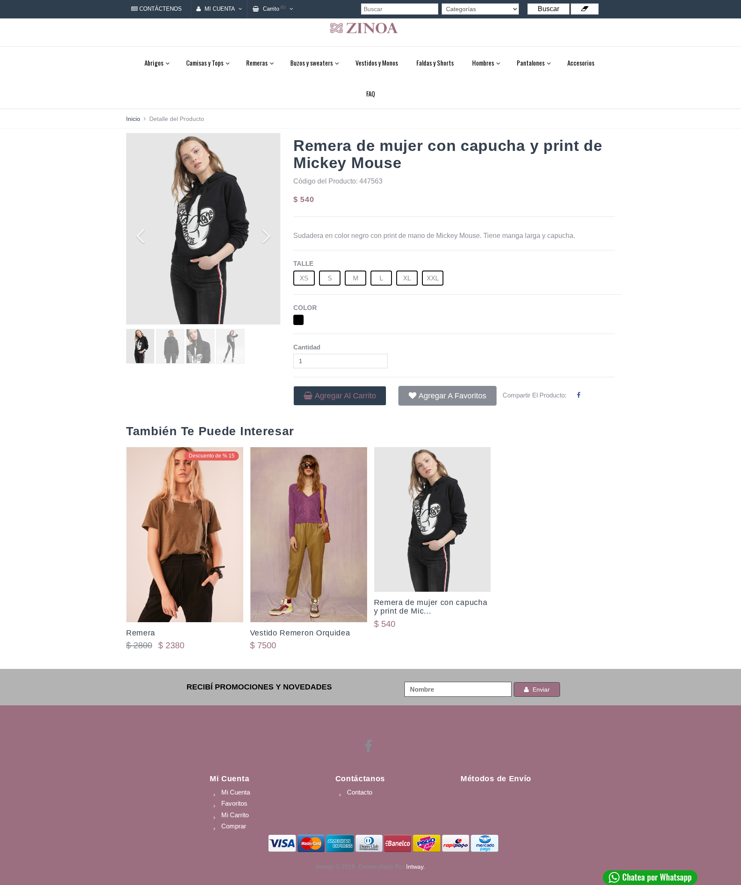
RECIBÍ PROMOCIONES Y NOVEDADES (259, 687)
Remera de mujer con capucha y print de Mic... (431, 606)
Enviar (540, 689)
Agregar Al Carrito (345, 395)
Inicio (133, 118)
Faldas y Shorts (435, 62)
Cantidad (306, 347)
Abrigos (154, 62)
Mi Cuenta (229, 778)
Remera (140, 633)
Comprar (233, 826)
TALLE (303, 263)
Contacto (359, 792)
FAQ (370, 93)
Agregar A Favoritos (452, 395)
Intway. (415, 866)
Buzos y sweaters (311, 62)
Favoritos (234, 803)
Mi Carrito (235, 815)
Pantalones (531, 62)
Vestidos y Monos (376, 62)
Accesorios (580, 62)
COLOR (305, 307)
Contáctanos (360, 778)
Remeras (257, 62)
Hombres (483, 62)
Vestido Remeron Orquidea (300, 633)
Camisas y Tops (204, 62)
